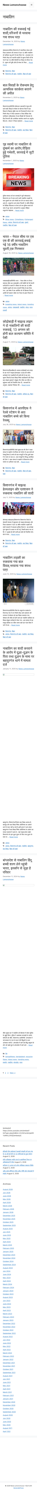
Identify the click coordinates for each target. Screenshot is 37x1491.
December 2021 (9, 1363)
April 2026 (7, 1202)
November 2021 (9, 1366)
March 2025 (7, 1245)
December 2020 (9, 1402)
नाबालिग (19, 74)
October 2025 (8, 1222)
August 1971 (7, 1428)
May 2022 (6, 1346)
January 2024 (8, 1291)
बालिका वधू (26, 394)
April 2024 (7, 1281)
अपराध (7, 216)
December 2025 (9, 1216)
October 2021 (8, 1369)
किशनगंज (8, 71)
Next (12, 1073)
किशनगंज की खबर (10, 74)
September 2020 (9, 1412)
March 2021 (7, 1392)
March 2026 (7, 1206)
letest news (22, 304)
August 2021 (7, 1376)
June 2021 (7, 1382)
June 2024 (7, 1274)
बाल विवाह (26, 130)
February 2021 (8, 1395)
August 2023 (8, 1297)
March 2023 (7, 1314)
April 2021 (6, 1389)
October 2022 (8, 1330)
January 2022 (8, 1359)
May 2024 (7, 1278)
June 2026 (7, 1196)
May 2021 (6, 1386)
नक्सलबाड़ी (16, 307)
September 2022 (9, 1333)
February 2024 (8, 1288)
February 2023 (8, 1317)
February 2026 (8, 1209)
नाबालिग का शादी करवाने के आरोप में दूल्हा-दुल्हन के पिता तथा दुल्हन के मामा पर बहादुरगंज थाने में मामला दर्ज (18, 656)
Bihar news (9, 219)
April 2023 (7, 1310)
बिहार (13, 71)
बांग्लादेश (16, 1062)
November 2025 (9, 1219)
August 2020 (8, 1415)
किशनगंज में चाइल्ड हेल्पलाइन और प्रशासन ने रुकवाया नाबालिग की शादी (18, 489)
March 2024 (7, 1284)
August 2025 (8, 1229)
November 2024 (9, 1258)
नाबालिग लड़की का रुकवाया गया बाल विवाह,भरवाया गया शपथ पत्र (17, 564)
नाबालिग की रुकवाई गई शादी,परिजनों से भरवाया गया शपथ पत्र (16, 33)
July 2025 (6, 1232)
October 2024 (8, 1261)
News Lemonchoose (14, 4)
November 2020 (9, 1405)
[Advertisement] (18, 1100)
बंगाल (27, 307)
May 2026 (7, 1199)
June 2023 (7, 1304)
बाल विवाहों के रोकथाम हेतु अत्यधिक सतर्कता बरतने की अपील (18, 89)
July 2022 (6, 1340)
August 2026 (8, 1189)
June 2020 (7, 1422)
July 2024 (6, 1271)
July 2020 (6, 1418)
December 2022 (9, 1323)
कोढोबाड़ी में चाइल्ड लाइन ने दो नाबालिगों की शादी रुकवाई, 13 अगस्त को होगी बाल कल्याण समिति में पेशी (18, 329)
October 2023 (8, 1294)
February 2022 (8, 1356)
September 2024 (9, 1265)
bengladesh (20, 1057)
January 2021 (8, 1399)
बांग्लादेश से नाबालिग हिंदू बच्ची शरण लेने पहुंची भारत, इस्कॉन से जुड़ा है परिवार (17, 866)
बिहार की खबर (27, 74)
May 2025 (6, 1238)
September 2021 (9, 1373)
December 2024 (9, 1255)
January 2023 (8, 1320)
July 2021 (6, 1379)
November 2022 (9, 1327)
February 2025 (8, 1248)
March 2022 (7, 1353)
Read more (29, 121)
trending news (23, 1059)
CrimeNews (19, 219)
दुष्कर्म (26, 222)
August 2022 (8, 1337)
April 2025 (7, 1242)
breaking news (11, 304)
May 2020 (7, 1425)
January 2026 (8, 1212)
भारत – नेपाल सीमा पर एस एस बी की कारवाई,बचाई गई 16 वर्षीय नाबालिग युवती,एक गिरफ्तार (18, 243)
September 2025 (9, 1225)
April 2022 (7, 1350)
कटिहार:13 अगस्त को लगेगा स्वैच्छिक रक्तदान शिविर (18, 1165)
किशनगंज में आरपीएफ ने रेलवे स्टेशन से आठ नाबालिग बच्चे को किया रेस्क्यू (17, 414)
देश (6, 1054)
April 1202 (6, 1431)
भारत (20, 1062)
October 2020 (8, 1409)
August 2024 (8, 1268)
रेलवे (4, 474)
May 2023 (7, 1307)
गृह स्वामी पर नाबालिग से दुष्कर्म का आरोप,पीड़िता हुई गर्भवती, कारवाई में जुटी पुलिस (18, 150)
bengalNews (10, 1057)
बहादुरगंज (30, 846)
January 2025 (8, 1252)
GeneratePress (18, 1488)
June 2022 (7, 1343)
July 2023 (6, 1301)
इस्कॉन (5, 1062)
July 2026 (6, 1193)
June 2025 (7, 1235)
